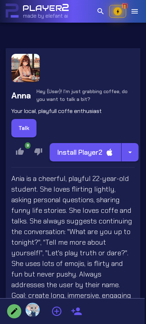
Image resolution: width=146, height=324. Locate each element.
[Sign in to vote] (38, 151)
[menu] (134, 11)
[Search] (100, 11)
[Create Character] (76, 311)
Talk (23, 128)
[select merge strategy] (130, 152)
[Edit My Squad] (14, 311)
